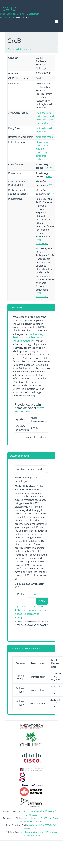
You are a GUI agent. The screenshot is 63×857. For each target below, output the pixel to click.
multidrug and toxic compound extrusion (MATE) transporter (45, 117)
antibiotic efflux (44, 136)
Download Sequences (19, 49)
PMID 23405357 (41, 241)
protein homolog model (30, 468)
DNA (33, 594)
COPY (42, 601)
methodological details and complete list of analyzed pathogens (29, 337)
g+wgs (51, 184)
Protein (21, 594)
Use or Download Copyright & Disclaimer (19, 13)
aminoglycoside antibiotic (44, 130)
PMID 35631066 (41, 294)
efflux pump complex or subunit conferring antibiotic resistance (42, 150)
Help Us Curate (7, 17)
